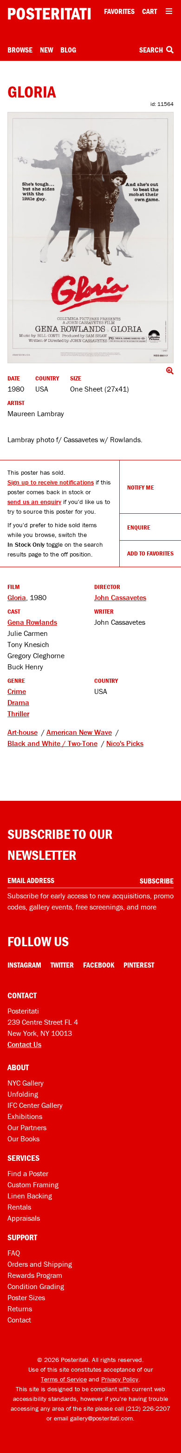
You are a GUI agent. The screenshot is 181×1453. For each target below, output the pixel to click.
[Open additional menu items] (169, 11)
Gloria (16, 597)
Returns (19, 1308)
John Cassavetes (120, 597)
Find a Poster (27, 1173)
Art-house (22, 732)
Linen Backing (29, 1195)
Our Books (23, 1138)
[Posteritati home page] (49, 13)
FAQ (13, 1252)
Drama (18, 702)
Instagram (24, 964)
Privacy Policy (119, 1379)
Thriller (18, 713)
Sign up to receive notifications (50, 482)
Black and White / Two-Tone (52, 743)
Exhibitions (24, 1116)
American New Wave (79, 732)
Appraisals (23, 1218)
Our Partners (26, 1127)
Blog (68, 49)
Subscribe (157, 880)
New (46, 49)
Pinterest (138, 964)
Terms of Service (64, 1379)
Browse (19, 49)
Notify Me (140, 487)
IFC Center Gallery (35, 1105)
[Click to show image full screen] (90, 237)
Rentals (19, 1206)
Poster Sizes (26, 1297)
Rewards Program (34, 1275)
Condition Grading (35, 1286)
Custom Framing (32, 1184)
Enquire (138, 527)
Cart (149, 11)
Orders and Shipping (39, 1264)
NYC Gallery (25, 1082)
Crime (16, 691)
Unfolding (22, 1094)
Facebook (98, 964)
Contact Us (24, 1044)
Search (151, 49)
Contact (19, 1319)
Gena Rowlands (32, 622)
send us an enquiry (34, 501)
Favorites (119, 11)
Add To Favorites (150, 553)
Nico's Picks (124, 743)
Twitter (62, 964)
